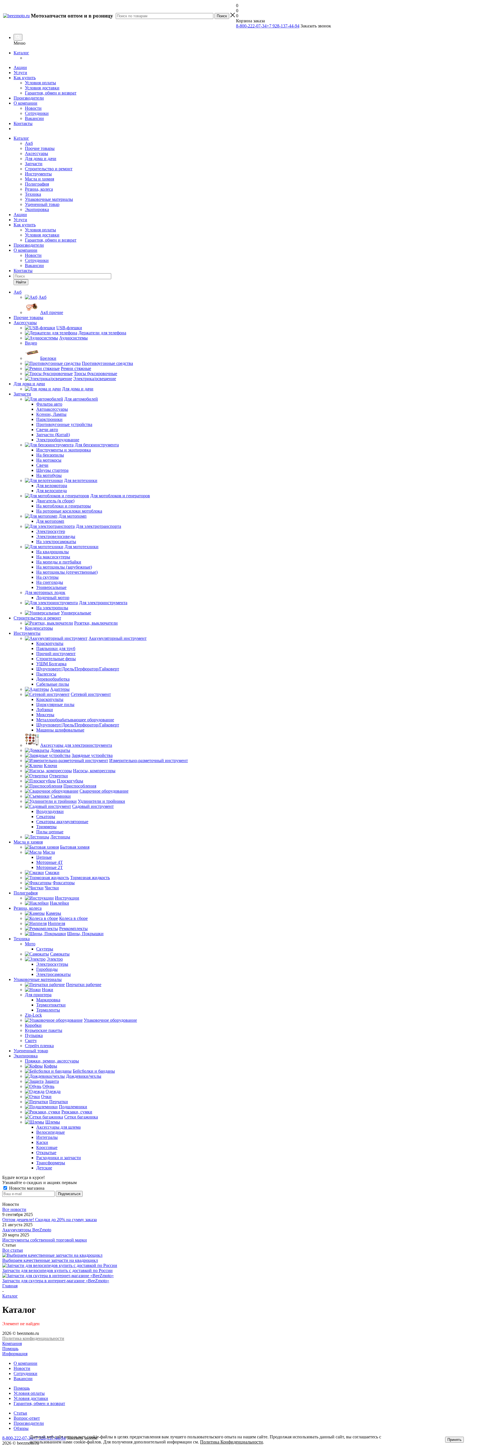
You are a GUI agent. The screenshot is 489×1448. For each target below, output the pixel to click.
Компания (12, 1343)
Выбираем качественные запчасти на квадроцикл (50, 1260)
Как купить (25, 77)
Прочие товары (40, 148)
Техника (33, 194)
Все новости (14, 1209)
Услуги (20, 72)
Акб (29, 143)
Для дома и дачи (40, 158)
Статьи (20, 1413)
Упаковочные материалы (49, 199)
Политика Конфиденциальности (231, 1442)
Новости (33, 108)
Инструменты (38, 173)
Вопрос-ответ (27, 1418)
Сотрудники (37, 113)
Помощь (10, 1348)
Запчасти (33, 163)
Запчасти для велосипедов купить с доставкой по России (57, 1270)
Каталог (21, 52)
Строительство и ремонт (48, 168)
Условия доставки (42, 87)
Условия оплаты (40, 82)
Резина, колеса (39, 189)
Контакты (23, 123)
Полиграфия (37, 184)
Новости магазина (26, 1188)
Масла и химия (39, 179)
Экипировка (37, 209)
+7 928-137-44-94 (283, 25)
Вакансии (34, 118)
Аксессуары (36, 153)
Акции (20, 67)
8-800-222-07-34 (251, 25)
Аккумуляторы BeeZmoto (26, 1229)
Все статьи (12, 1250)
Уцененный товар (42, 204)
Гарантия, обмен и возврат (50, 93)
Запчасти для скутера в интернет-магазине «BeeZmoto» (55, 1280)
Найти (21, 282)
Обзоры (21, 1428)
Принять (454, 1440)
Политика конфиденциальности (33, 1338)
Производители (29, 98)
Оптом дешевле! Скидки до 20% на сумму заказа (49, 1219)
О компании (25, 103)
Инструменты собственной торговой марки (44, 1240)
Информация (14, 1353)
